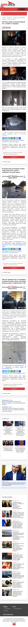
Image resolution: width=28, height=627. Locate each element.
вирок (4, 252)
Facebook (21, 9)
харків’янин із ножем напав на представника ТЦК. (14, 367)
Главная (3, 17)
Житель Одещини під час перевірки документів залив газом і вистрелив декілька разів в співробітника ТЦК (13, 529)
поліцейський (13, 252)
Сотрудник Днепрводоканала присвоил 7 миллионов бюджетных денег (8, 551)
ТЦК (23, 373)
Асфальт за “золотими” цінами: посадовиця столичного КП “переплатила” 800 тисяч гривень (20, 552)
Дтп (7, 252)
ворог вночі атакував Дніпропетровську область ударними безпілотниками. (14, 486)
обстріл (10, 493)
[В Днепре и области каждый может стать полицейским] (8, 565)
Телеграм (23, 9)
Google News (26, 9)
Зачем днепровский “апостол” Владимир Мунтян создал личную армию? (20, 570)
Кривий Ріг (5, 142)
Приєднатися (14, 157)
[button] (1, 9)
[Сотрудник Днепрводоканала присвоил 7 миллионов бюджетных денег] (8, 546)
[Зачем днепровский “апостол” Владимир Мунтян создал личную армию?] (20, 565)
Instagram (19, 9)
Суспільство (9, 17)
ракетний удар (13, 142)
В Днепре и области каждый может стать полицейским (8, 569)
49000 (9, 210)
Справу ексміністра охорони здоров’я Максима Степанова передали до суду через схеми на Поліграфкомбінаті (14, 604)
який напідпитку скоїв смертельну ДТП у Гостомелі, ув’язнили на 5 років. (14, 244)
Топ (18, 140)
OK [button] (14, 624)
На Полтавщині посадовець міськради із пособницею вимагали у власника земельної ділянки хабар (14, 522)
